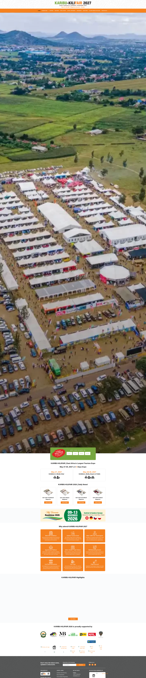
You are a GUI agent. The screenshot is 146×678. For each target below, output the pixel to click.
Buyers (51, 10)
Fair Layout (63, 10)
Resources (104, 10)
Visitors (57, 10)
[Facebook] (90, 665)
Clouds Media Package (94, 10)
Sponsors (79, 10)
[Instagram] (92, 665)
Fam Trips (85, 10)
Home (39, 10)
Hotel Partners (71, 10)
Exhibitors (44, 10)
